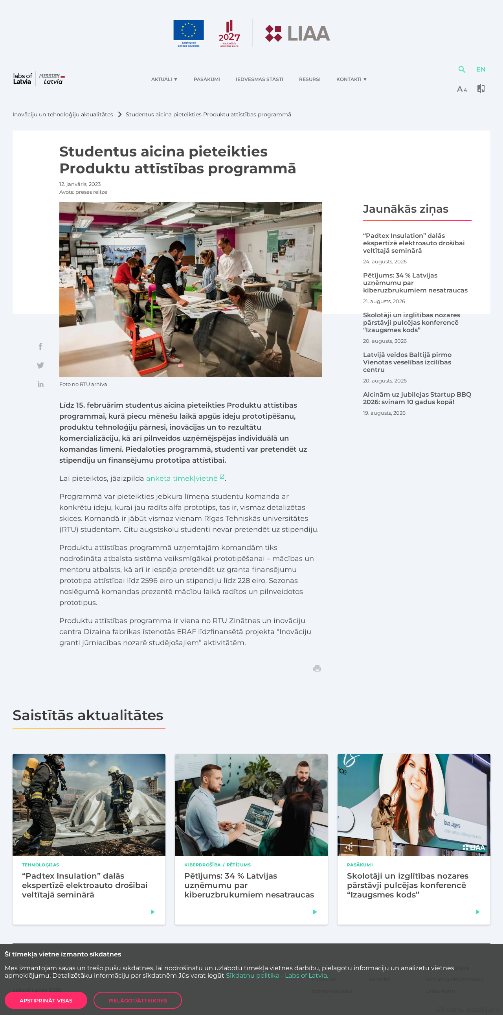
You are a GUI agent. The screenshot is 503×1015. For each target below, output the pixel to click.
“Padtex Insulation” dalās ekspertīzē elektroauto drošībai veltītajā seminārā (85, 885)
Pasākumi (360, 865)
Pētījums (239, 865)
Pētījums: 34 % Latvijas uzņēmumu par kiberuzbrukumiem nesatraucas (249, 885)
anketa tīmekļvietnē (182, 478)
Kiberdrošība (202, 865)
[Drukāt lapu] (317, 669)
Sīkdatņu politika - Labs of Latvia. (277, 975)
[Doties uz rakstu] (152, 912)
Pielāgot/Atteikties (137, 1000)
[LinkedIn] (40, 384)
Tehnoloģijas (40, 865)
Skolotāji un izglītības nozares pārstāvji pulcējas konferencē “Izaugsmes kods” (407, 885)
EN (481, 69)
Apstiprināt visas (46, 1000)
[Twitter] (40, 365)
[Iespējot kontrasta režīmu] (481, 88)
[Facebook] (40, 346)
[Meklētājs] (462, 69)
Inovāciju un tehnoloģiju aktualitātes (63, 114)
